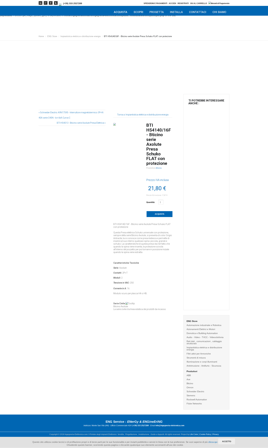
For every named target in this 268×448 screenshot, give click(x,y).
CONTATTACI (197, 12)
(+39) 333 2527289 (72, 3)
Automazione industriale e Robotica (204, 325)
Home (41, 36)
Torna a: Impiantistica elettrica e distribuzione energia (142, 114)
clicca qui (212, 442)
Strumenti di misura (196, 357)
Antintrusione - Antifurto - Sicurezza (204, 366)
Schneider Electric (195, 391)
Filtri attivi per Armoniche (199, 353)
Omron (190, 387)
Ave (188, 379)
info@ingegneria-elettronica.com (170, 425)
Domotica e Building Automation (202, 333)
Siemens (191, 395)
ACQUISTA (120, 12)
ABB (189, 375)
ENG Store (52, 36)
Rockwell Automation (197, 399)
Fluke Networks (194, 403)
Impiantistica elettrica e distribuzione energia (80, 36)
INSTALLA (176, 12)
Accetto (226, 441)
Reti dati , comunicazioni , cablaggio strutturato (204, 342)
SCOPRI (138, 12)
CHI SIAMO (219, 12)
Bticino (159, 168)
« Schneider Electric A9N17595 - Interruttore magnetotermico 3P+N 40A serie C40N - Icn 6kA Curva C (71, 115)
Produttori (192, 371)
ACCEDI (172, 3)
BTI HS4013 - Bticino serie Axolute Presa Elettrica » (81, 123)
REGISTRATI (183, 3)
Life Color (194, 434)
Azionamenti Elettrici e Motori (201, 329)
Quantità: (151, 202)
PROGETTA (157, 12)
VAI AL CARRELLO (198, 3)
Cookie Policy (205, 434)
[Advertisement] (134, 64)
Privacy (215, 434)
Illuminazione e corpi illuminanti (202, 361)
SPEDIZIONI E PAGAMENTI (155, 3)
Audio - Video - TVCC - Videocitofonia (205, 337)
